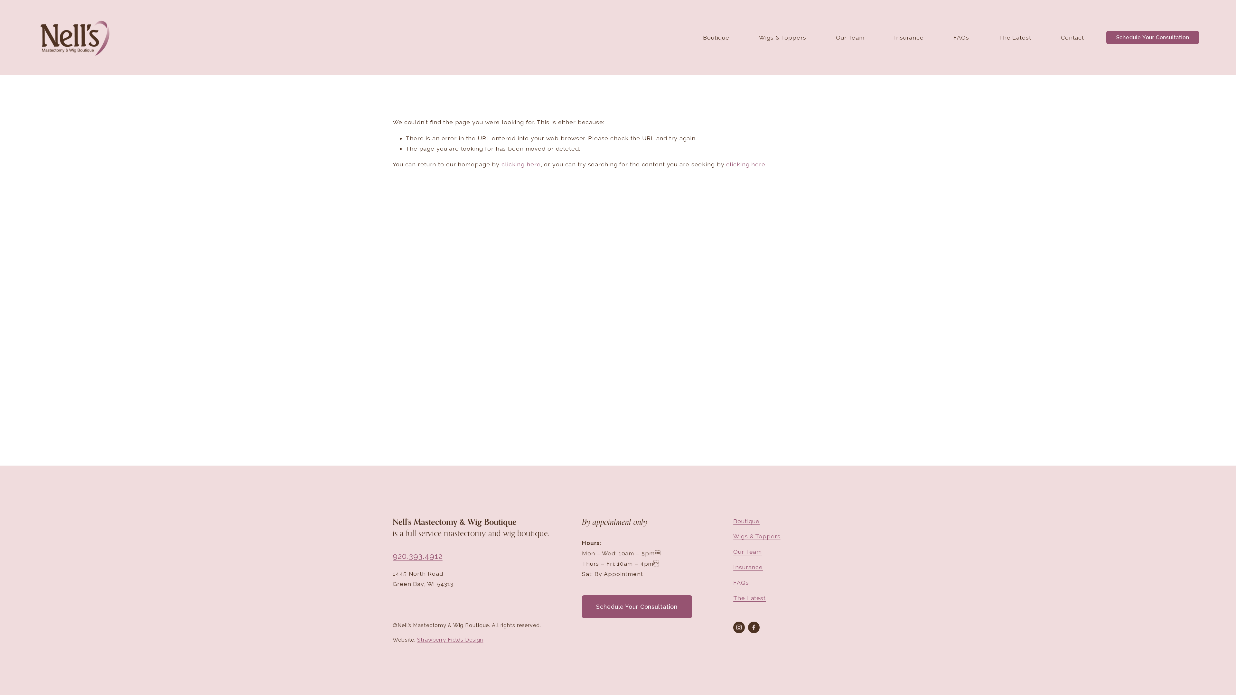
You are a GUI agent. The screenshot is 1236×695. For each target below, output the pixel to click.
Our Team (850, 37)
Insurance (909, 37)
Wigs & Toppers (782, 37)
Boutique (716, 37)
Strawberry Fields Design (450, 640)
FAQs (961, 37)
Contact (1072, 37)
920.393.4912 (418, 556)
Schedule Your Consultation (1152, 37)
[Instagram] (739, 627)
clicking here (521, 164)
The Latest (1015, 37)
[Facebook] (754, 627)
